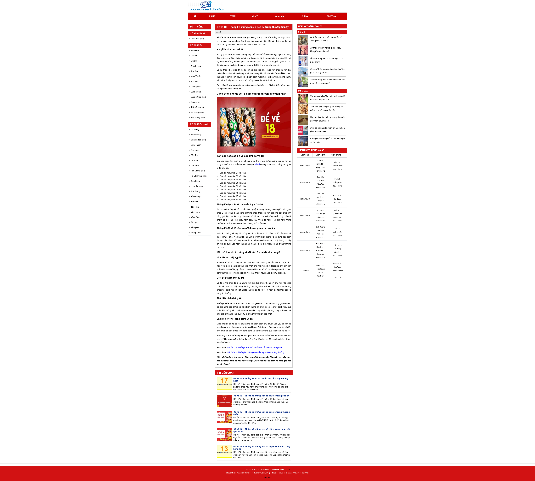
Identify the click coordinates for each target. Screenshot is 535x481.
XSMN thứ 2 (320, 171)
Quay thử (279, 16)
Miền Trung (336, 155)
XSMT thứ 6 (337, 236)
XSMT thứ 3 (337, 186)
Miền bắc (305, 155)
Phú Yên (194, 81)
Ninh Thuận (196, 76)
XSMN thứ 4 (320, 204)
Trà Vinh (194, 201)
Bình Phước (196, 140)
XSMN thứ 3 (320, 188)
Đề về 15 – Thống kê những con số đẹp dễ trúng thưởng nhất (261, 413)
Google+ (288, 469)
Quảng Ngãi (196, 97)
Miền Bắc (195, 38)
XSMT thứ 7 (337, 256)
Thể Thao (331, 16)
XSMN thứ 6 (320, 237)
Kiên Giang (195, 181)
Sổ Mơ (305, 16)
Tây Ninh (195, 207)
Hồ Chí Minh (196, 176)
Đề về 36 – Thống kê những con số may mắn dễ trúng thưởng (255, 352)
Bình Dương (196, 134)
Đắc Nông (195, 117)
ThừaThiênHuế (197, 107)
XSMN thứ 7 (320, 257)
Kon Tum (195, 71)
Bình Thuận (196, 145)
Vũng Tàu (195, 217)
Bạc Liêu (195, 150)
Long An (194, 186)
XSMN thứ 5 (320, 221)
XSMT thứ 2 (337, 169)
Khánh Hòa (196, 66)
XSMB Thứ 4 (305, 199)
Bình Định (195, 50)
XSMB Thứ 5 (305, 216)
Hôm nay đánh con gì (310, 26)
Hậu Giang (195, 170)
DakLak (194, 55)
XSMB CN (305, 271)
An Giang (195, 129)
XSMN (233, 16)
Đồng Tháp (196, 232)
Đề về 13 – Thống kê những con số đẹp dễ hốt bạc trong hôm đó (261, 447)
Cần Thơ (195, 165)
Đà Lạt (194, 222)
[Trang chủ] (195, 16)
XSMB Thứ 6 (305, 232)
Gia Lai (194, 61)
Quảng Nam (196, 92)
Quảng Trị (195, 102)
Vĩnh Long (195, 212)
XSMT (255, 16)
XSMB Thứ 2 (305, 166)
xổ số (257, 164)
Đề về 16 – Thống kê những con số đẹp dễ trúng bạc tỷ (261, 396)
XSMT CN (337, 278)
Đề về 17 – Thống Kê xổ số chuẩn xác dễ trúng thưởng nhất (255, 347)
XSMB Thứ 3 (305, 182)
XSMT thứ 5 (337, 221)
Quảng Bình (196, 86)
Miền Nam (320, 155)
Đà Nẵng (195, 112)
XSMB (212, 16)
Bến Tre (194, 155)
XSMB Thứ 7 (305, 251)
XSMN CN (320, 276)
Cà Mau (194, 160)
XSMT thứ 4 (337, 203)
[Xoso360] (206, 6)
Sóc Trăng (195, 191)
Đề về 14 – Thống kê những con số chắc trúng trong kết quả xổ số (261, 430)
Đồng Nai (195, 227)
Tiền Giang (195, 196)
